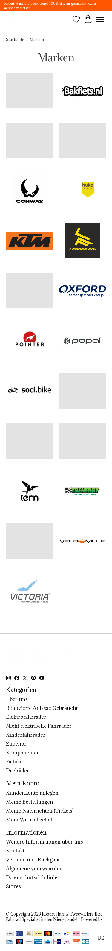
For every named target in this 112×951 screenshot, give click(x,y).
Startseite (15, 39)
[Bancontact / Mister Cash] (66, 934)
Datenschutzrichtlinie (31, 877)
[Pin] (19, 934)
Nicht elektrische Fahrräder (39, 726)
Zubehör (16, 743)
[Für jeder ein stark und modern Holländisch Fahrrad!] (29, 19)
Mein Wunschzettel (29, 819)
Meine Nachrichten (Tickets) (39, 810)
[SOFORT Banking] (76, 934)
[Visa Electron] (9, 942)
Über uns (17, 699)
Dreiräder (17, 770)
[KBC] (48, 942)
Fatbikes (15, 761)
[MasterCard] (48, 934)
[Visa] (57, 934)
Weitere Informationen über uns (44, 841)
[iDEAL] (38, 934)
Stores (13, 886)
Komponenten (23, 752)
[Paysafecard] (85, 934)
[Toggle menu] (100, 19)
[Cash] (29, 934)
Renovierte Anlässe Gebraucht (42, 708)
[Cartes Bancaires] (85, 942)
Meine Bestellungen (29, 802)
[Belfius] (29, 942)
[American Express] (38, 942)
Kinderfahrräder (25, 735)
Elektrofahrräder (26, 717)
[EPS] (66, 942)
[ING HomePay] (76, 942)
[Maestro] (19, 942)
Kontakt (15, 850)
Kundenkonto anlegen (32, 793)
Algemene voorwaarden (34, 868)
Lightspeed (16, 924)
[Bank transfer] (10, 934)
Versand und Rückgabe (33, 859)
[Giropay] (57, 942)
